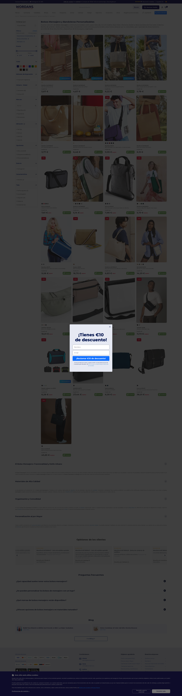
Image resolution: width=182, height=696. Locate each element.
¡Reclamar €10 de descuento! (91, 358)
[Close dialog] (110, 326)
